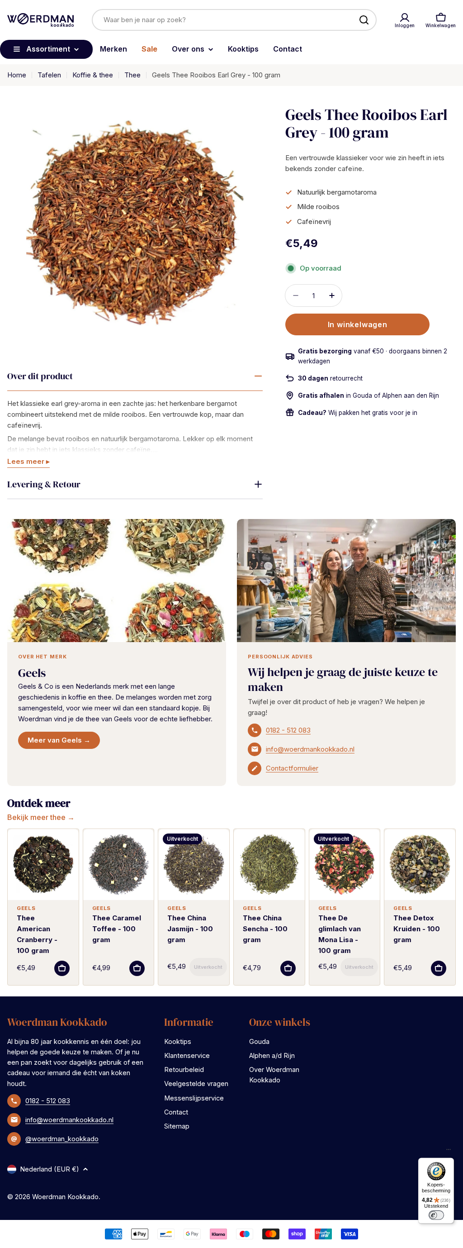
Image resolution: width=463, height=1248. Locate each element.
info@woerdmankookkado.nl (310, 749)
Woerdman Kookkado (65, 1196)
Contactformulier (292, 768)
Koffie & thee (92, 75)
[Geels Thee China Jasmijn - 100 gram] (193, 864)
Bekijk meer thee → (41, 817)
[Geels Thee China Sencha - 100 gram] (269, 864)
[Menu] (448, 1151)
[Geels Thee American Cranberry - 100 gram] (43, 864)
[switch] (436, 1214)
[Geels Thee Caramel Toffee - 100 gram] (118, 864)
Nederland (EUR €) (49, 1169)
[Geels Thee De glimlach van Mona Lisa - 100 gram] (344, 864)
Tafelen (49, 75)
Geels (32, 673)
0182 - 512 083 (288, 730)
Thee (132, 75)
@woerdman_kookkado (62, 1139)
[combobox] (234, 20)
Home (16, 75)
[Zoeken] (364, 19)
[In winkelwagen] (62, 968)
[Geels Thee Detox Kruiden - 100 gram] (419, 864)
